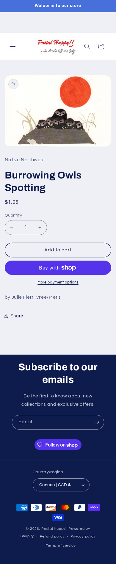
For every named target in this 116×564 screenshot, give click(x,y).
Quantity (13, 215)
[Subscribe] (97, 422)
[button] (12, 46)
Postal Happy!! (54, 528)
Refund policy (52, 536)
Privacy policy (82, 536)
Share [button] (17, 316)
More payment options (58, 282)
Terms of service (61, 545)
